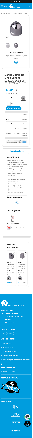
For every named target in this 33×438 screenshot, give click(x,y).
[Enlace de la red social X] (14, 1)
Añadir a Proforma (13, 108)
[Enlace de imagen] (11, 387)
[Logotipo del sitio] (15, 6)
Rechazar (13, 434)
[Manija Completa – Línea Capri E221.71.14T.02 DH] (22, 256)
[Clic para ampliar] (7, 38)
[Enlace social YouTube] (19, 1)
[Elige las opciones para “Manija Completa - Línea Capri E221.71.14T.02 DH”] (25, 253)
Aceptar (5, 434)
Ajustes (22, 434)
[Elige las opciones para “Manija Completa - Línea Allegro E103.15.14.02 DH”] (13, 253)
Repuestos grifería (10, 13)
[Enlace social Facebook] (12, 1)
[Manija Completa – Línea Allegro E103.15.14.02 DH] (11, 256)
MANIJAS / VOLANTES (24, 13)
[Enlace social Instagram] (17, 1)
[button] (27, 417)
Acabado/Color (10, 97)
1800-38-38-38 (9, 322)
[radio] (23, 98)
